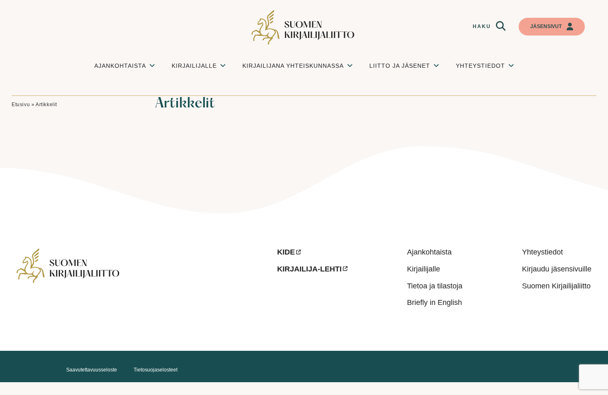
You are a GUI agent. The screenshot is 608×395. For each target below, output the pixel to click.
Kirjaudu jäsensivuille (556, 269)
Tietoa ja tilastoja (434, 286)
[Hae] (500, 26)
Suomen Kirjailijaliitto (556, 286)
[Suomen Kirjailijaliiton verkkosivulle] (304, 27)
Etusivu (21, 104)
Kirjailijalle (423, 269)
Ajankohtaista (429, 252)
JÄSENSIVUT (546, 26)
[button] (500, 26)
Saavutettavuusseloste (91, 370)
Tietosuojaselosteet (155, 370)
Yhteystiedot (542, 252)
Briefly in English (434, 302)
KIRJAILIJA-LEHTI (309, 269)
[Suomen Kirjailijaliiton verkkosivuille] (140, 290)
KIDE (286, 252)
